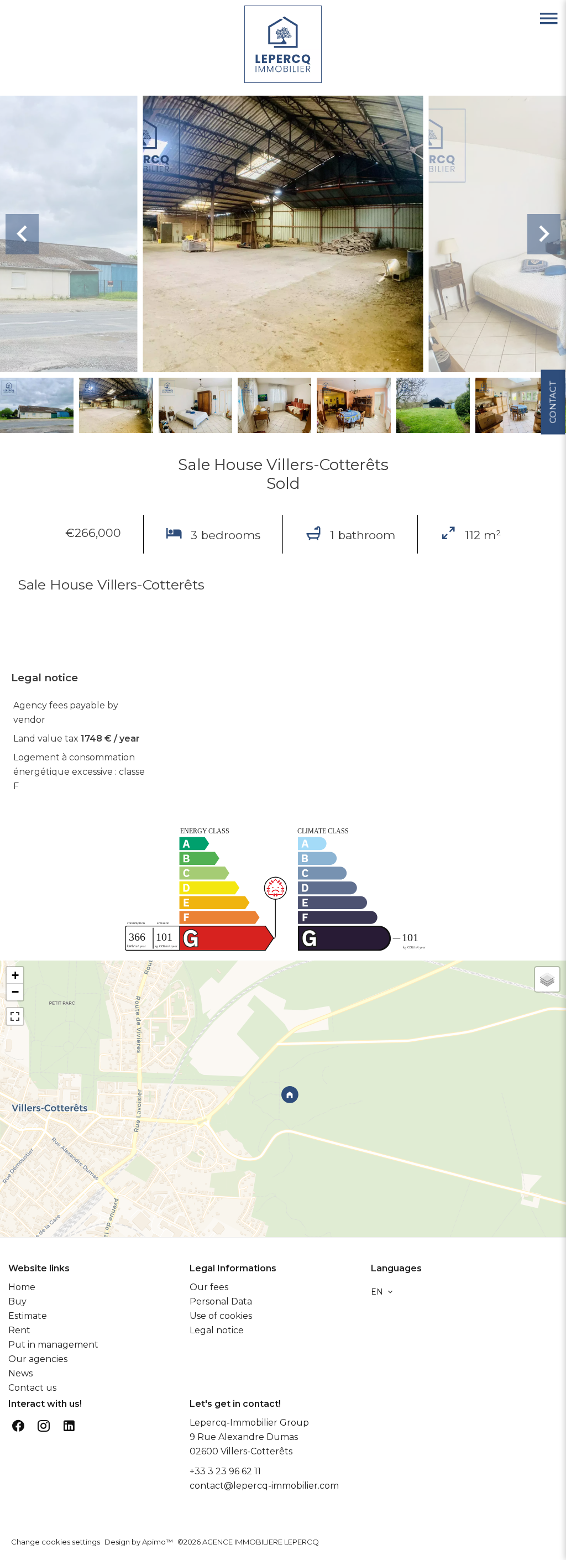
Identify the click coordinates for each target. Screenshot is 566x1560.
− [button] (15, 992)
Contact (552, 402)
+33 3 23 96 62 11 (225, 1471)
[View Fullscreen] (15, 1016)
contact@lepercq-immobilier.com (264, 1485)
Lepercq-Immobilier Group (249, 1422)
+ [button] (15, 975)
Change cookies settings (55, 1541)
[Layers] (547, 979)
